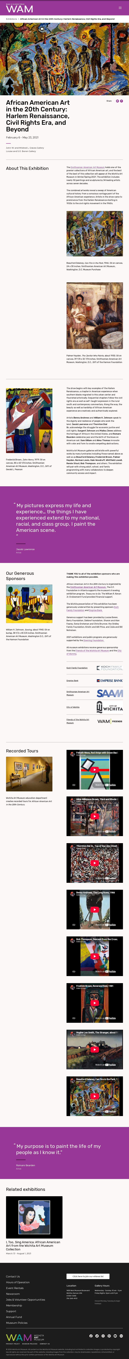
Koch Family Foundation (77, 668)
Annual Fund (14, 1317)
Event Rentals (15, 1288)
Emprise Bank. (95, 610)
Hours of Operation (18, 1282)
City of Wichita (73, 707)
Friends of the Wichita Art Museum (92, 650)
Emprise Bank (72, 680)
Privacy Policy (13, 1344)
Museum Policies (16, 1322)
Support (11, 1311)
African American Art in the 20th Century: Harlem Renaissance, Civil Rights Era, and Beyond (67, 19)
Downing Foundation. (94, 640)
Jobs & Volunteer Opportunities (25, 1299)
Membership (14, 1305)
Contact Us (13, 1276)
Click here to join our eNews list (88, 1276)
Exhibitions (11, 19)
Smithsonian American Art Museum (88, 167)
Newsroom (13, 1293)
